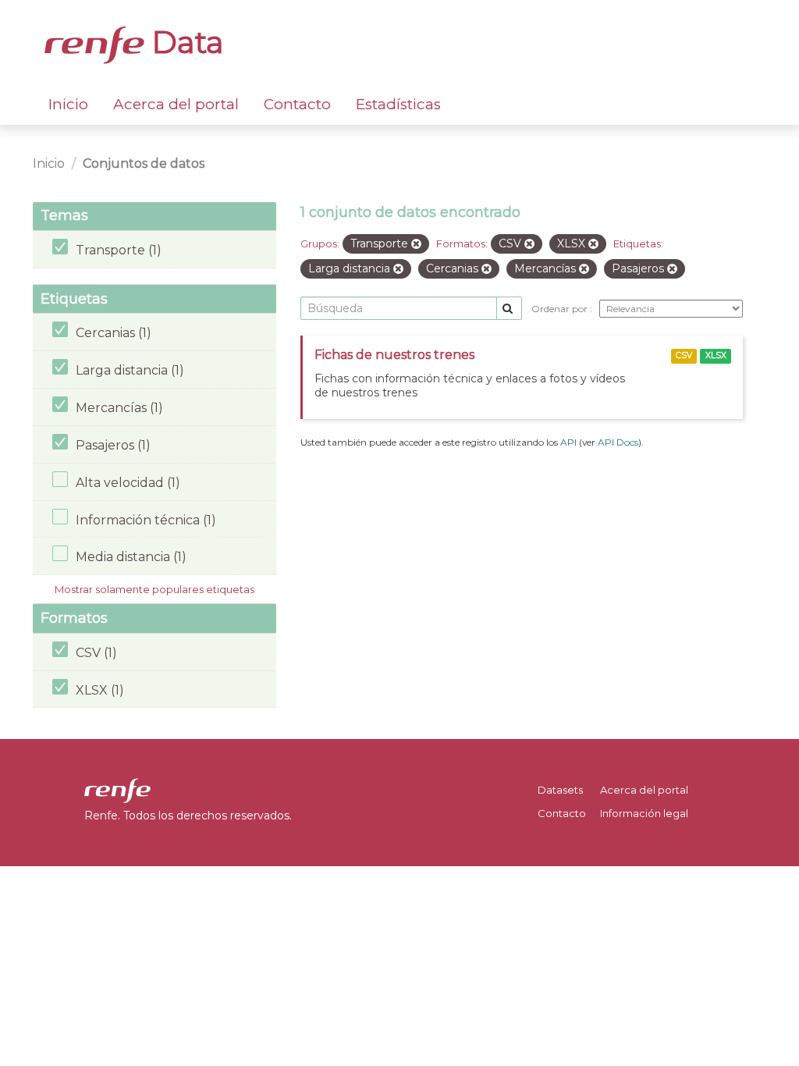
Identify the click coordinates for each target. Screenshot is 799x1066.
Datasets (560, 790)
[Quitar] (416, 244)
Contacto (297, 104)
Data (184, 42)
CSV (684, 355)
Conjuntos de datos (143, 163)
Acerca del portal (176, 104)
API (568, 442)
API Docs (618, 442)
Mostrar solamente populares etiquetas (154, 589)
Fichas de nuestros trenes (394, 354)
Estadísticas (398, 104)
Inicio (68, 104)
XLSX (715, 355)
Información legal (644, 813)
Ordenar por (560, 308)
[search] (509, 309)
